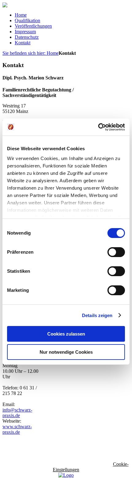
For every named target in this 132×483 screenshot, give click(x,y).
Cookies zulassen (66, 333)
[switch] (116, 252)
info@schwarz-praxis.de (17, 412)
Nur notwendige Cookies (66, 352)
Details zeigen (97, 315)
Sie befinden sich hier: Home (30, 53)
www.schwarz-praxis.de (17, 429)
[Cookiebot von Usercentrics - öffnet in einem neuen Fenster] (98, 127)
